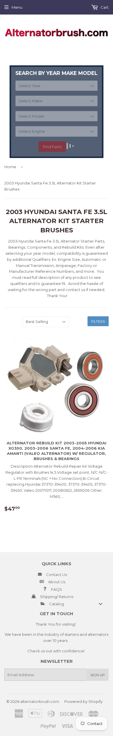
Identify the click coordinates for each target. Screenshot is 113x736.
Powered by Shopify (83, 701)
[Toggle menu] (100, 604)
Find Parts (52, 146)
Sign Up (97, 675)
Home (10, 166)
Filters (98, 321)
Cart (104, 7)
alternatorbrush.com (39, 701)
